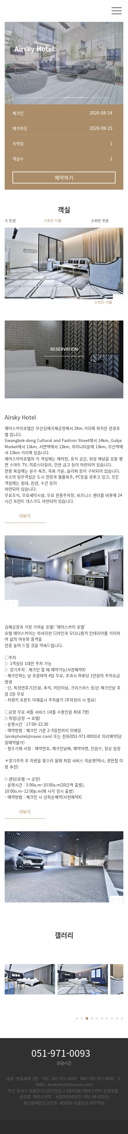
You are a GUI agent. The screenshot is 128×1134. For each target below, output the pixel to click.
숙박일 (18, 143)
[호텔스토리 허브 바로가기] (64, 1127)
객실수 (18, 159)
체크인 (18, 113)
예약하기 (64, 177)
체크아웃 (19, 128)
